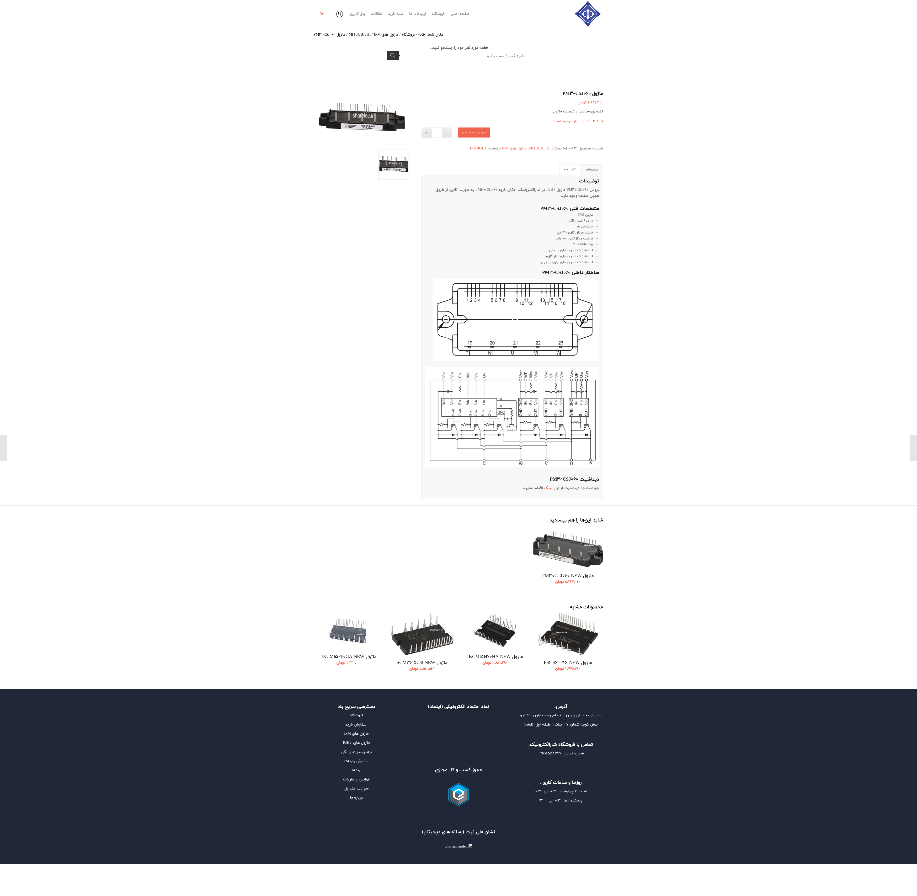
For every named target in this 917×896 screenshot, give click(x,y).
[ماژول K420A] (913, 448)
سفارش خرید (356, 724)
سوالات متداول (356, 788)
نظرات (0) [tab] (570, 169)
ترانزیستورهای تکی (356, 752)
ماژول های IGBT (356, 742)
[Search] (393, 55)
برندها (356, 770)
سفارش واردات (356, 761)
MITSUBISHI (540, 148)
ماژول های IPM (514, 148)
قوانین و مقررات (356, 779)
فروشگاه (356, 715)
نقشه (529, 724)
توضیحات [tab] (592, 169)
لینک (547, 488)
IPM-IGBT (478, 148)
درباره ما (356, 797)
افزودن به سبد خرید (473, 132)
